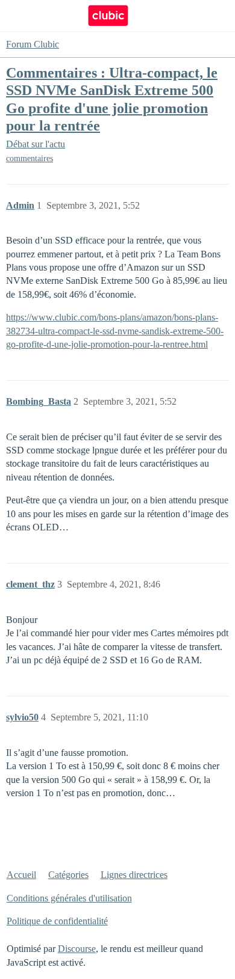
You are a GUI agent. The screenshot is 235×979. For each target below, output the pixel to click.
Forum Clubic (32, 44)
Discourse (77, 949)
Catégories (68, 875)
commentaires (29, 158)
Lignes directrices (134, 875)
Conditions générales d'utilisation (69, 898)
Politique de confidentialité (57, 921)
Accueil (21, 875)
